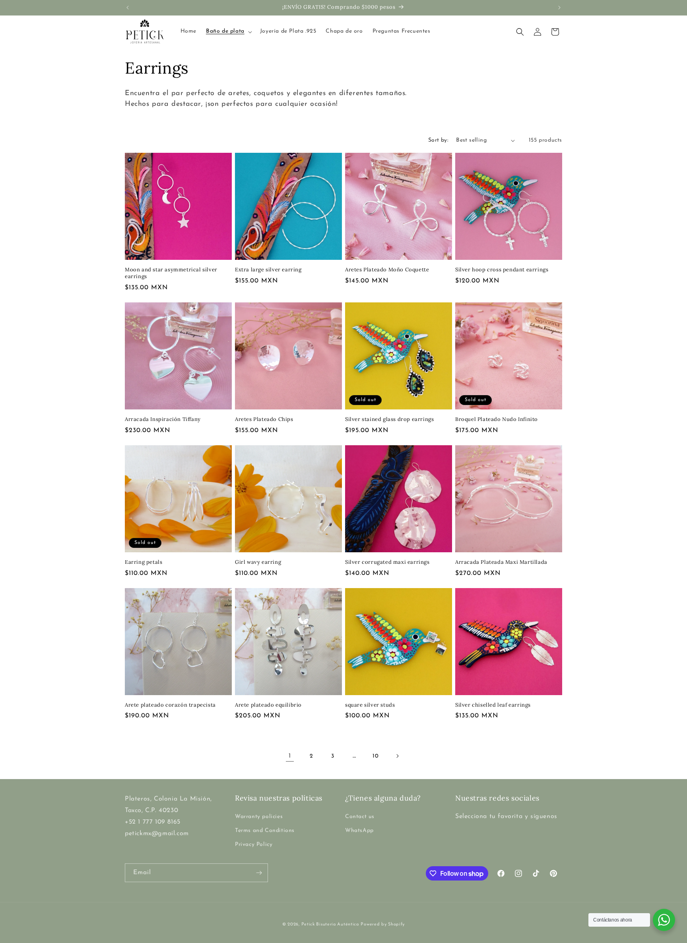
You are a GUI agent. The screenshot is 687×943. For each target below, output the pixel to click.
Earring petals (143, 562)
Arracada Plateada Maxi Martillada (501, 562)
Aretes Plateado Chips (264, 419)
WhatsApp (359, 831)
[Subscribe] (259, 872)
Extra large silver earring (268, 270)
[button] (228, 31)
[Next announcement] (559, 7)
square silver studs (370, 705)
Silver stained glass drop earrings (389, 419)
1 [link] (290, 756)
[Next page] (397, 756)
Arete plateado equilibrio (268, 705)
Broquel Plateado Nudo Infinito (496, 419)
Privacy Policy (253, 845)
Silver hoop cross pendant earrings (501, 270)
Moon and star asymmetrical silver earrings (171, 273)
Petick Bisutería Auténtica (330, 924)
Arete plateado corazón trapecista (170, 705)
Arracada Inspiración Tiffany (163, 419)
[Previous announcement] (127, 7)
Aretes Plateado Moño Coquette (387, 270)
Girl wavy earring (258, 562)
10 (375, 756)
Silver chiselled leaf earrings (493, 705)
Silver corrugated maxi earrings (387, 562)
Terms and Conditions (265, 831)
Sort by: (438, 140)
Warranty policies (259, 817)
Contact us (360, 817)
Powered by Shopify (383, 924)
